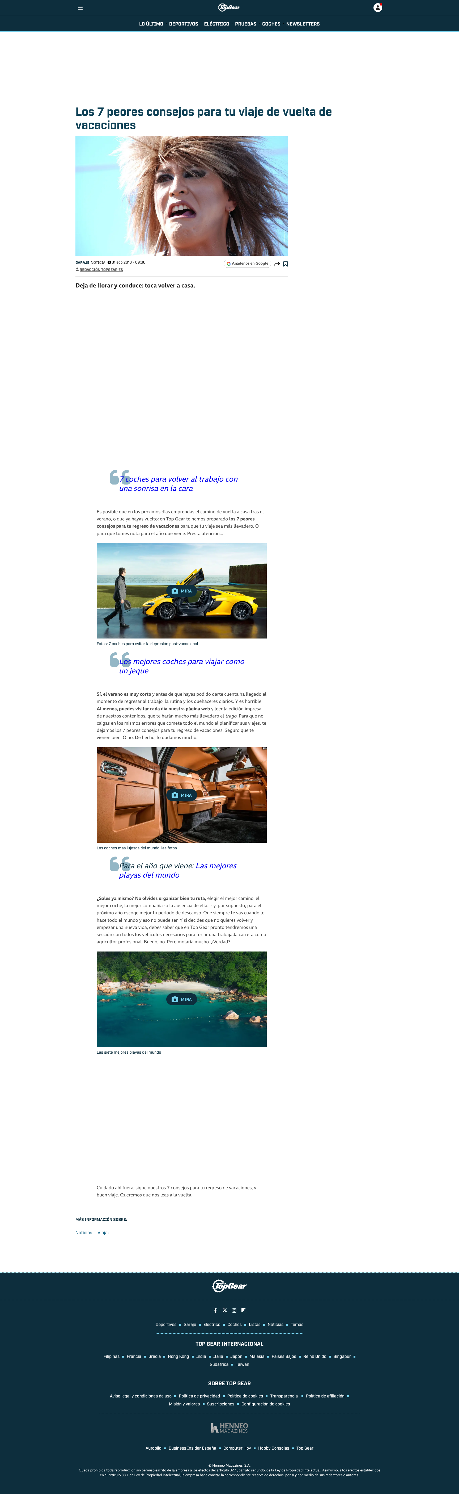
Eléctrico (211, 1324)
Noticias (83, 1232)
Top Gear (304, 1447)
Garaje (82, 262)
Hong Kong (178, 1356)
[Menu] (80, 7)
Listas (255, 1324)
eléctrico (216, 23)
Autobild (154, 1447)
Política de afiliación (325, 1395)
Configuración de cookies (265, 1403)
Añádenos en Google (250, 264)
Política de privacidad (199, 1395)
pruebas (245, 23)
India (201, 1356)
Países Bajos (284, 1356)
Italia (218, 1356)
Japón (236, 1356)
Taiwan (242, 1364)
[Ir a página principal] (229, 7)
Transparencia (284, 1395)
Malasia (256, 1356)
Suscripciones (221, 1403)
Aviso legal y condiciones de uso (141, 1395)
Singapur (342, 1356)
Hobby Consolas (273, 1447)
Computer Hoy (237, 1447)
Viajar (103, 1232)
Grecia (154, 1356)
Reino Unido (314, 1356)
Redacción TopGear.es (101, 269)
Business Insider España (192, 1447)
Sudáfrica (219, 1364)
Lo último (151, 23)
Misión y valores (184, 1403)
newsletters (303, 23)
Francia (134, 1356)
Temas (297, 1324)
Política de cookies (245, 1395)
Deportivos (183, 23)
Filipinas (112, 1356)
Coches (271, 23)
